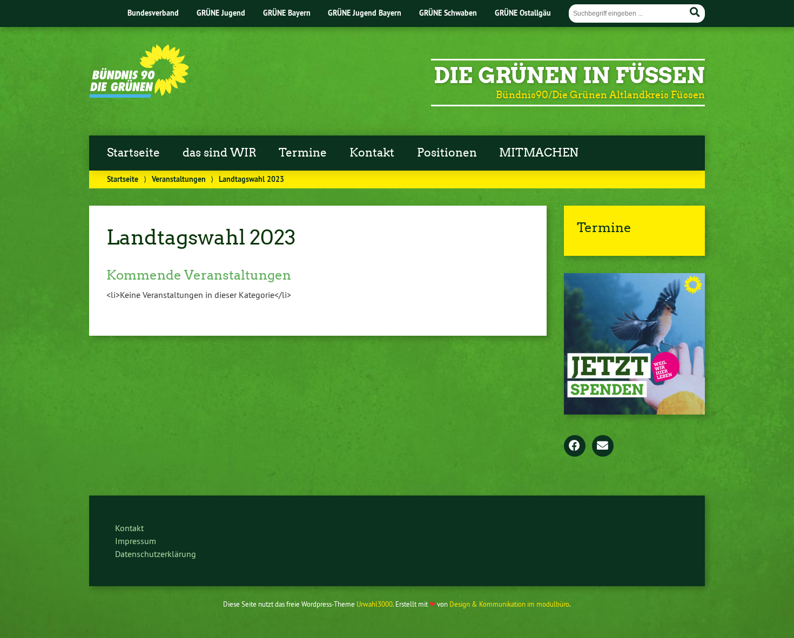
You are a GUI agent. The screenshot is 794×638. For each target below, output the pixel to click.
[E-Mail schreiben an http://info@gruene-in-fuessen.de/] (603, 446)
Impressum (135, 540)
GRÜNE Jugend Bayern (364, 13)
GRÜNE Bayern (287, 13)
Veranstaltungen (179, 179)
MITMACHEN (538, 153)
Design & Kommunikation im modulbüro (509, 604)
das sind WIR (220, 153)
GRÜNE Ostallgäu (523, 13)
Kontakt (371, 153)
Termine (303, 153)
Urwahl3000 (374, 604)
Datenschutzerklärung (155, 553)
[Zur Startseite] (139, 94)
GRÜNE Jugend (221, 13)
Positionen (447, 153)
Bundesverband (153, 13)
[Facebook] (575, 446)
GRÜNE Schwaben (448, 13)
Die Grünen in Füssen (569, 76)
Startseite (133, 153)
